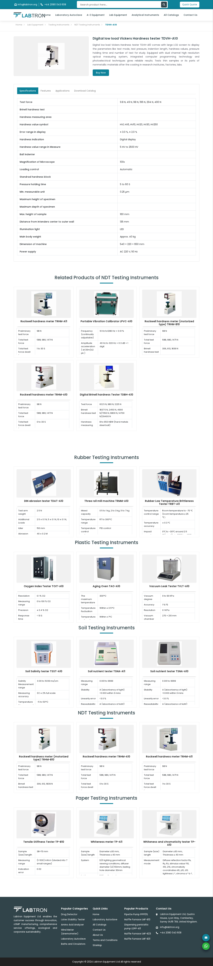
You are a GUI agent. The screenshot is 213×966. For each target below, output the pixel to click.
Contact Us (190, 15)
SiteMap (97, 945)
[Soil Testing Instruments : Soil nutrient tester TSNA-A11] (106, 653)
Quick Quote (189, 4)
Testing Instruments (58, 24)
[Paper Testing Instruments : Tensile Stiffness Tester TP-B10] (43, 824)
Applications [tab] (62, 90)
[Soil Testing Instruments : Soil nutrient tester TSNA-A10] (169, 653)
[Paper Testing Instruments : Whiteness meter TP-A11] (106, 824)
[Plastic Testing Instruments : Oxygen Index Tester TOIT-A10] (43, 568)
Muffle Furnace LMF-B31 (137, 938)
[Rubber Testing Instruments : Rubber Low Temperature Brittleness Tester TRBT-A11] (169, 483)
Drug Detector (69, 914)
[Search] (164, 4)
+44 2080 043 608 (170, 932)
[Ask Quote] (206, 937)
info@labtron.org (27, 4)
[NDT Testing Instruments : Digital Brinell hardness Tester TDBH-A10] (106, 376)
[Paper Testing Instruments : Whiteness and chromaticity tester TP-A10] (169, 824)
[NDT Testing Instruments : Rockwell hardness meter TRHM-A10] (43, 376)
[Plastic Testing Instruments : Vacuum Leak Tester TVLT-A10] (169, 568)
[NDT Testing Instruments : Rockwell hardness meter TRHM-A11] (43, 303)
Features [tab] (46, 90)
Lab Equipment (118, 15)
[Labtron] (29, 14)
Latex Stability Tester (73, 919)
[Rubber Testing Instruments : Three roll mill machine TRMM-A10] (106, 483)
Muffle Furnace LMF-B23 (137, 933)
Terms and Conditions (105, 940)
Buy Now (101, 72)
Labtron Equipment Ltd (107, 961)
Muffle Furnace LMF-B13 (137, 919)
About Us (98, 935)
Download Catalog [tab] (85, 90)
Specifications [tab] (27, 90)
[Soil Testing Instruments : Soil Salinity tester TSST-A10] (43, 653)
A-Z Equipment (96, 15)
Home (47, 15)
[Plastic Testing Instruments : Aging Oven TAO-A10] (106, 568)
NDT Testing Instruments (87, 24)
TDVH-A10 (111, 24)
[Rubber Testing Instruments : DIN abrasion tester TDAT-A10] (43, 483)
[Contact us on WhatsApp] (206, 946)
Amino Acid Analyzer (72, 924)
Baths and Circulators (73, 944)
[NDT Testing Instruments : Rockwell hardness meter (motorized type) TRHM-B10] (169, 303)
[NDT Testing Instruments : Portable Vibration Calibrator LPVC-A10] (106, 303)
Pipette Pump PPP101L (136, 914)
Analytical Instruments (145, 15)
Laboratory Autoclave (68, 15)
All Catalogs (171, 15)
